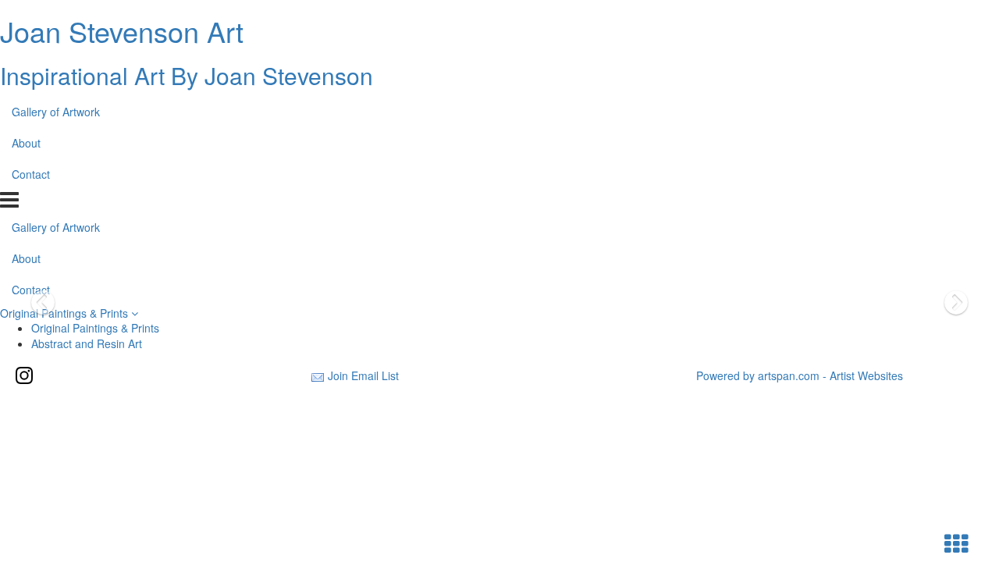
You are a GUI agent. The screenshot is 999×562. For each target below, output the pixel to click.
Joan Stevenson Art (122, 31)
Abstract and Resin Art (86, 343)
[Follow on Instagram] (24, 375)
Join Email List (363, 375)
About (26, 143)
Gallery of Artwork (56, 111)
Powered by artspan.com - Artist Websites (799, 375)
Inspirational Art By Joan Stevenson (186, 75)
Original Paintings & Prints (65, 313)
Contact (31, 174)
